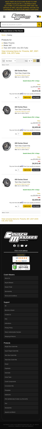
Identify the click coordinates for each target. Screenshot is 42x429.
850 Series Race (21, 70)
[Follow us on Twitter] (26, 246)
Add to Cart (27, 97)
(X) (2, 43)
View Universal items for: (20, 52)
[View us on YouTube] (22, 246)
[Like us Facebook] (14, 246)
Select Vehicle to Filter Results (12, 31)
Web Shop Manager (27, 426)
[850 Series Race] (7, 73)
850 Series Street (21, 143)
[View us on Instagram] (18, 246)
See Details (36, 97)
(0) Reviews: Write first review (22, 75)
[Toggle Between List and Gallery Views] (36, 60)
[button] (21, 24)
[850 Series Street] (7, 146)
